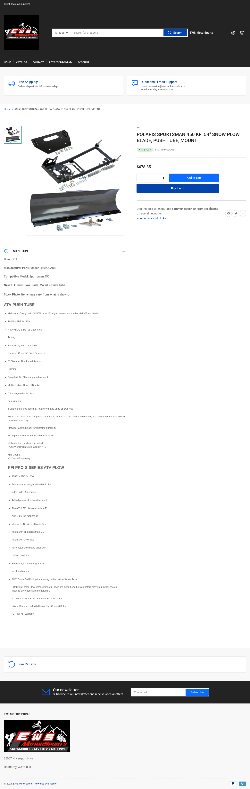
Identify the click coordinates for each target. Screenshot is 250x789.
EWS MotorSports (23, 783)
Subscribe (197, 692)
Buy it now (178, 188)
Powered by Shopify (45, 783)
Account (83, 62)
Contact (38, 62)
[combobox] (129, 33)
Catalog (21, 62)
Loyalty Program (60, 62)
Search (177, 32)
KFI (138, 127)
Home (7, 62)
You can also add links (151, 218)
